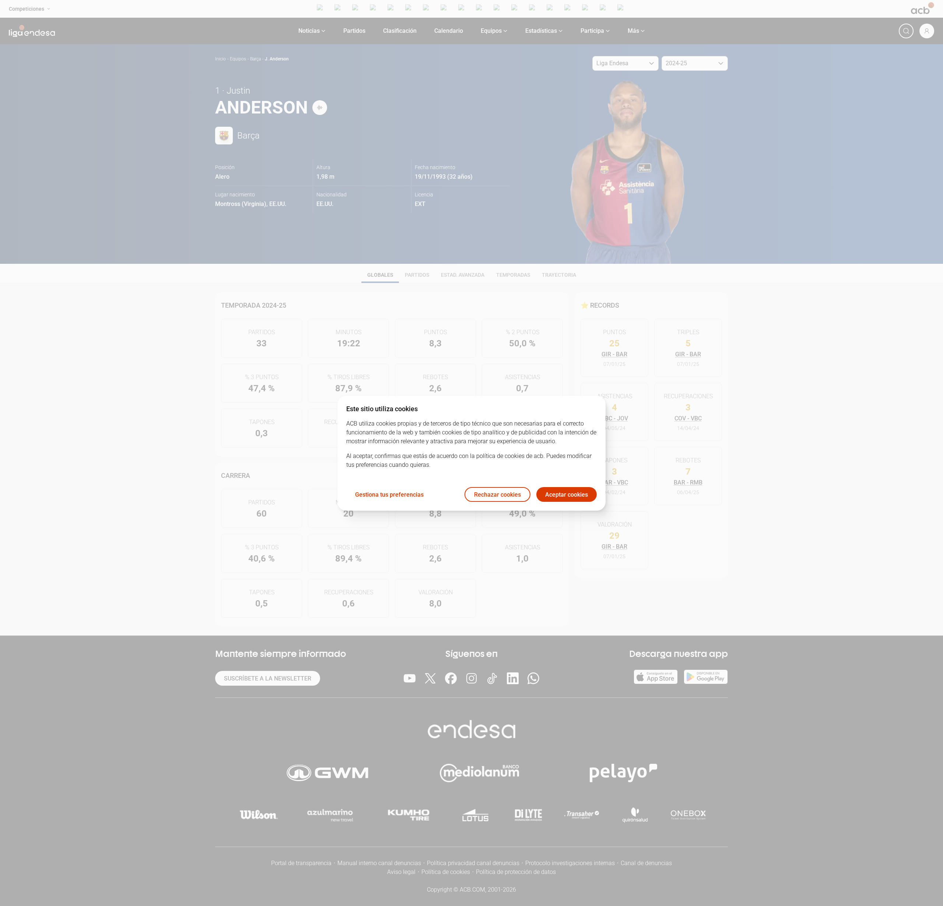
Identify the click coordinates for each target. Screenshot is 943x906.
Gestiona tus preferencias (389, 494)
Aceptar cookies (566, 494)
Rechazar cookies (497, 494)
